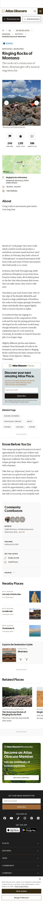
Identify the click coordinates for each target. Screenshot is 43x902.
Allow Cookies (21, 891)
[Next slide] (36, 103)
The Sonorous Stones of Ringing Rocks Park (14, 713)
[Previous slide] (6, 103)
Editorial (6, 851)
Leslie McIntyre (11, 529)
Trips (4, 858)
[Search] (34, 11)
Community (8, 866)
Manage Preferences (21, 898)
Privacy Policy (14, 402)
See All (22, 532)
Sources (8, 572)
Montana (22, 651)
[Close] (39, 878)
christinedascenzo (25, 529)
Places (5, 843)
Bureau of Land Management (14, 127)
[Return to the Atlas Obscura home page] (14, 11)
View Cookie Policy (21, 886)
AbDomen (9, 532)
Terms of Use (24, 402)
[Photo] (35, 596)
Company (7, 873)
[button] (10, 136)
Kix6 (15, 532)
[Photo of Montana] (9, 655)
